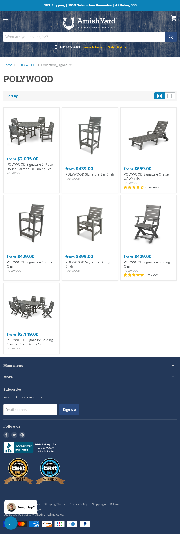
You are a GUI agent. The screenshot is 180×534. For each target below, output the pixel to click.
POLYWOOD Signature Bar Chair (89, 174)
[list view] (170, 95)
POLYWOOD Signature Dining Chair (87, 264)
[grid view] (159, 95)
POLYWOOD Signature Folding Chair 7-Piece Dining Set (30, 342)
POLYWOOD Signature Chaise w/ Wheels (146, 176)
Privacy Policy (78, 504)
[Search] (171, 37)
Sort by (12, 96)
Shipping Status (54, 504)
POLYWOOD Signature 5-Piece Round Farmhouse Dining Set (30, 166)
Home (8, 65)
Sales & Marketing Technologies (42, 514)
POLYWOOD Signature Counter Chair (30, 264)
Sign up (69, 409)
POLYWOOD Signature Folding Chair (147, 264)
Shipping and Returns (106, 504)
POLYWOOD (26, 65)
